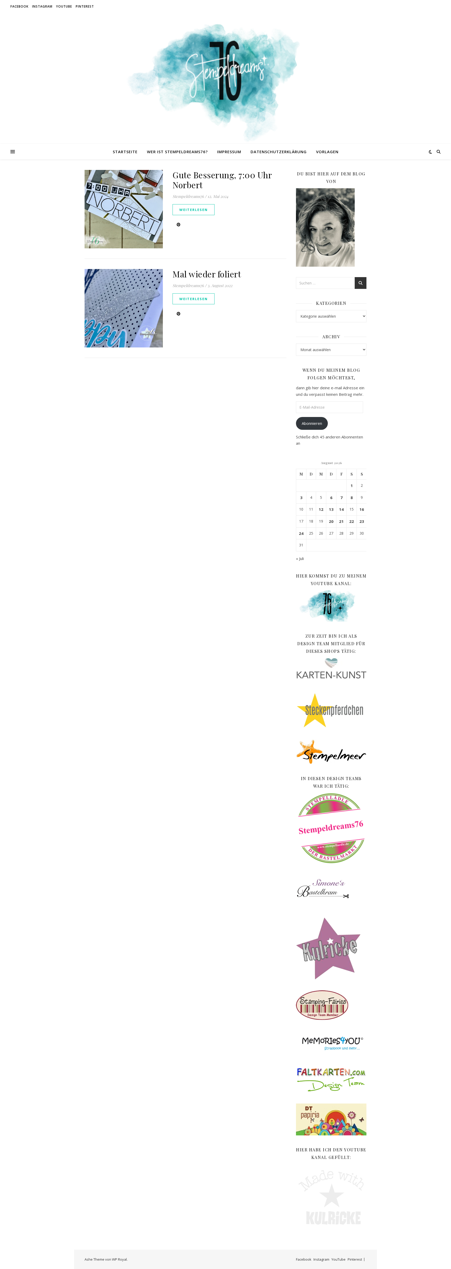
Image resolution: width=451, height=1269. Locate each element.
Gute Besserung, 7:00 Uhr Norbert (222, 179)
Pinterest (85, 6)
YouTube (64, 6)
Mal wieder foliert (207, 273)
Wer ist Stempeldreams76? (177, 151)
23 (361, 521)
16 (361, 509)
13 (331, 509)
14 (341, 509)
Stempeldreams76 (188, 196)
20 (331, 521)
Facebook (19, 6)
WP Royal (119, 1259)
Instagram (42, 6)
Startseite (125, 151)
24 (301, 533)
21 (341, 521)
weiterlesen (193, 209)
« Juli (300, 558)
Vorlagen (327, 151)
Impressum (229, 151)
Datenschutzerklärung (279, 151)
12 (321, 509)
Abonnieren (312, 423)
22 (351, 521)
